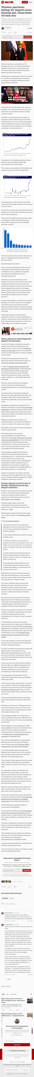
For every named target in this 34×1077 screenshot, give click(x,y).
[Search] (31, 994)
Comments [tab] (5, 898)
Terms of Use (25, 1054)
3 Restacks (19, 881)
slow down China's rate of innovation (14, 363)
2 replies (9, 979)
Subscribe (24, 2)
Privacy (19, 1064)
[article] (17, 1004)
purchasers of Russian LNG (10, 689)
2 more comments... (6, 986)
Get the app (25, 1069)
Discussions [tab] (13, 994)
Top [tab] (3, 994)
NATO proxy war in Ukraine (10, 499)
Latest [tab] (7, 994)
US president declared (11, 521)
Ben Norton (8, 27)
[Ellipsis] (32, 912)
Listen (30, 28)
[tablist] (8, 898)
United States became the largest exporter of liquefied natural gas (16, 799)
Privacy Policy (17, 1057)
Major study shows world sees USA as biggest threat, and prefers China (13, 1000)
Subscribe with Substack (18, 1050)
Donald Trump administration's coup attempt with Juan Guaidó (15, 635)
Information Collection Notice (20, 1056)
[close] (29, 1019)
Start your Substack (12, 1069)
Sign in (30, 2)
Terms (23, 1064)
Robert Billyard (9, 913)
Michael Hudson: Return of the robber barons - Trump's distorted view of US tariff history (12, 1015)
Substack (9, 1073)
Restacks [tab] (11, 898)
